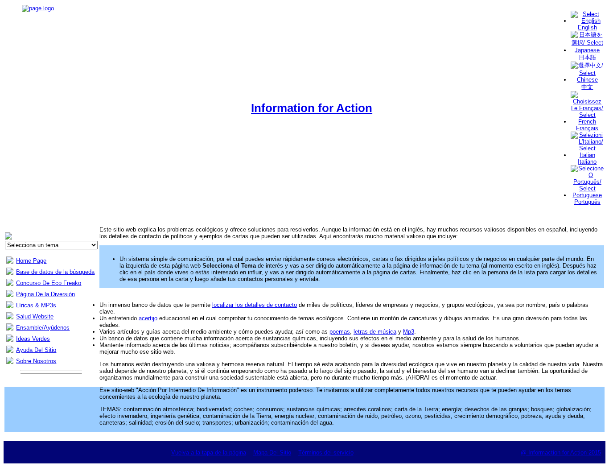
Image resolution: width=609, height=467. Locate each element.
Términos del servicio (326, 452)
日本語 (587, 57)
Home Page (31, 260)
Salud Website (34, 316)
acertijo (148, 318)
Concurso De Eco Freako (48, 283)
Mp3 (408, 331)
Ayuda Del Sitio (36, 350)
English (587, 27)
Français (587, 128)
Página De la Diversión (45, 294)
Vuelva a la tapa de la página (208, 452)
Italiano (587, 161)
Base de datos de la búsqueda (55, 272)
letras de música (375, 331)
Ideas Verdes (33, 338)
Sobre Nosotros (36, 361)
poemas (339, 331)
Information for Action (311, 108)
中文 (587, 86)
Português (587, 201)
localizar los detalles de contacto (254, 305)
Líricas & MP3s (36, 305)
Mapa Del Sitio (272, 452)
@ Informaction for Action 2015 (561, 452)
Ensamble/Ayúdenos (43, 327)
